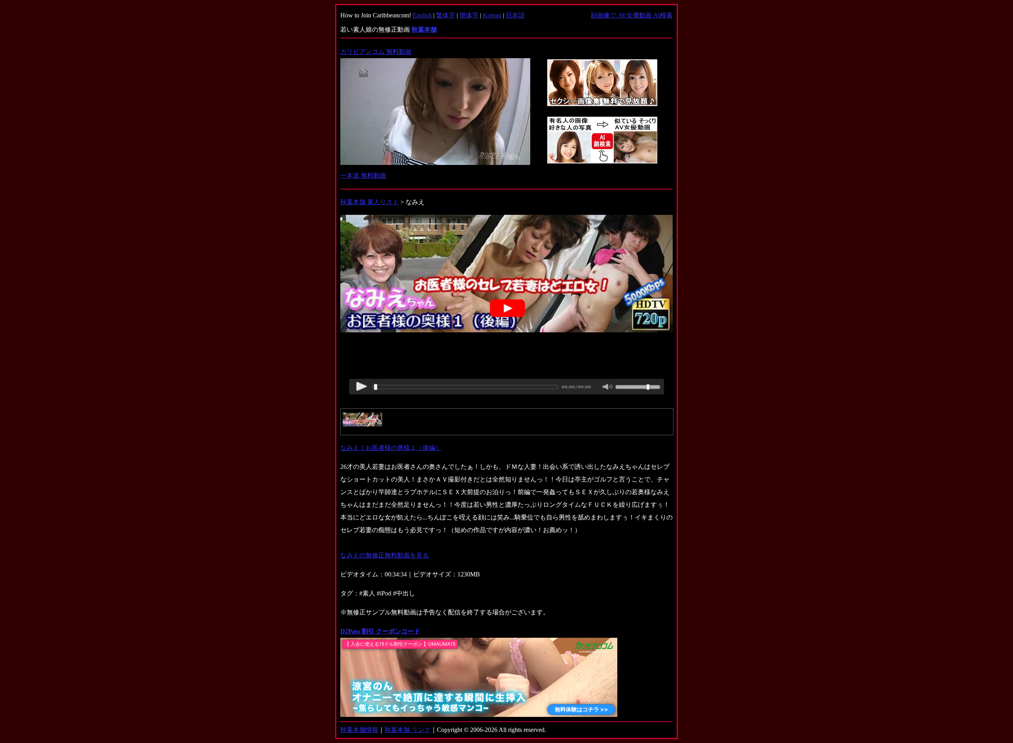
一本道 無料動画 (363, 175)
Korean (492, 15)
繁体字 (445, 15)
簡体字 (468, 15)
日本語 (515, 15)
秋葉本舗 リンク (408, 729)
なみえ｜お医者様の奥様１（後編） (391, 447)
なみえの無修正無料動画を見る (384, 555)
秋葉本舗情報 (359, 729)
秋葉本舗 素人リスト (369, 202)
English (422, 15)
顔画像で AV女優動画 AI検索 (632, 15)
